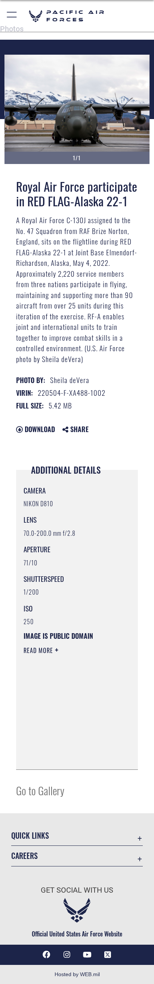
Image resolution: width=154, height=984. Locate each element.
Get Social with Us (77, 890)
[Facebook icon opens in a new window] (46, 954)
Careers (24, 855)
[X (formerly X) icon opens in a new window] (107, 954)
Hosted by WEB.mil (77, 974)
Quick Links (30, 835)
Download (39, 429)
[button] (12, 16)
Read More (39, 650)
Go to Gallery (40, 790)
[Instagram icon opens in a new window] (67, 954)
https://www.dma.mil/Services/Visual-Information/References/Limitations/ (69, 755)
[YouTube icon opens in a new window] (87, 954)
